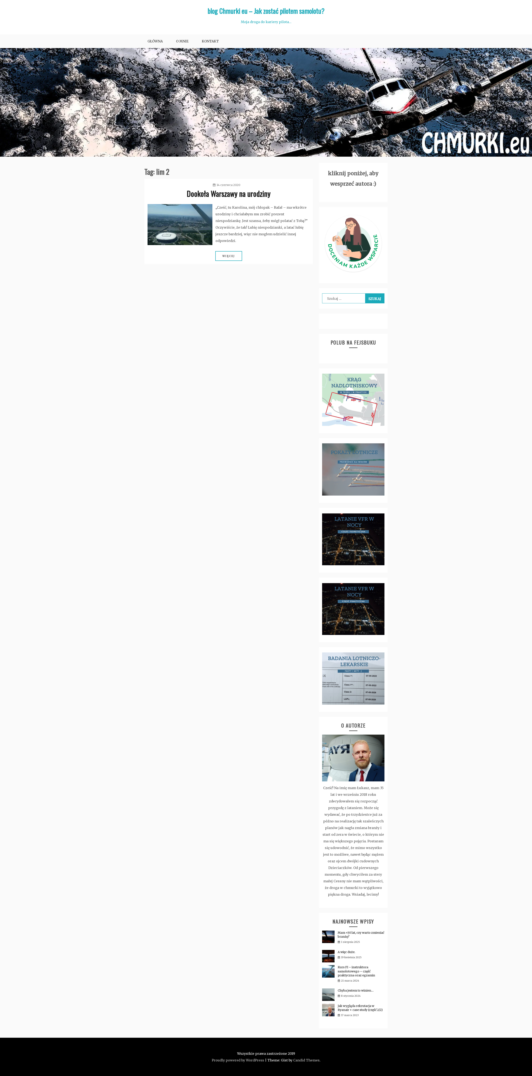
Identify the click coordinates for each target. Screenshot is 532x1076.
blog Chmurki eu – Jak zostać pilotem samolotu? (266, 11)
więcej (228, 256)
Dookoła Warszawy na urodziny (229, 193)
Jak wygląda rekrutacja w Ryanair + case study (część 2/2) (360, 1008)
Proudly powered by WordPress (238, 1060)
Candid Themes (306, 1060)
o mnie (182, 41)
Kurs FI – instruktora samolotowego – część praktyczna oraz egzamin (356, 971)
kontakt (210, 41)
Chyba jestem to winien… (356, 990)
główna (155, 41)
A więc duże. (346, 952)
